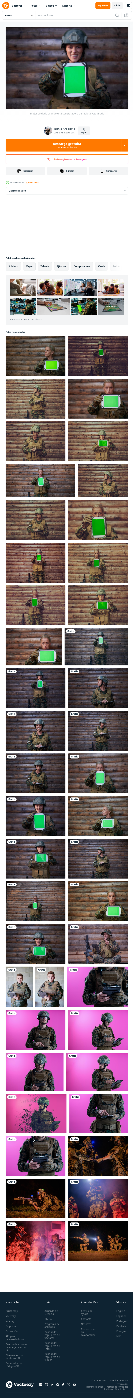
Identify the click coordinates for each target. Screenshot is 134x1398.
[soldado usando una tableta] (19, 985)
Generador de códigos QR (14, 1363)
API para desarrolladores (15, 1336)
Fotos (34, 5)
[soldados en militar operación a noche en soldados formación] (35, 1239)
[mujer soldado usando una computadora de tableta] (98, 397)
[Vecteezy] (5, 5)
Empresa (11, 1324)
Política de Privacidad (115, 1387)
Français (119, 1329)
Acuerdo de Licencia (50, 1311)
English (118, 1309)
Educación (12, 1329)
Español (118, 1314)
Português (120, 1319)
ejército (61, 264)
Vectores (17, 5)
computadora (82, 264)
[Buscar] (117, 15)
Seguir (84, 132)
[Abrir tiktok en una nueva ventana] (63, 1384)
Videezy (10, 1319)
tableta (44, 264)
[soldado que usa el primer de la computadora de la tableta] (97, 985)
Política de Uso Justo (112, 1389)
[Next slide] (120, 264)
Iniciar (117, 5)
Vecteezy (11, 1314)
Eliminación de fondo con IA (14, 1355)
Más (116, 1334)
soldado (13, 264)
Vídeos (50, 5)
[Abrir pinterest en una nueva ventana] (57, 1384)
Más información (17, 189)
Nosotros (84, 1322)
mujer (29, 264)
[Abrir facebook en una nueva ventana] (40, 1384)
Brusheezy (12, 1309)
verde (101, 264)
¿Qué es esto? (32, 182)
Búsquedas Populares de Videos (51, 1355)
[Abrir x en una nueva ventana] (68, 1384)
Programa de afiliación (51, 1324)
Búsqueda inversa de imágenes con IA (16, 1345)
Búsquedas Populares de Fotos (51, 1344)
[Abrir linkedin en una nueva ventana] (52, 1384)
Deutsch (118, 1324)
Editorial (67, 5)
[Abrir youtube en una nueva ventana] (74, 1384)
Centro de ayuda (85, 1311)
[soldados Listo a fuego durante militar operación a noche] (98, 1154)
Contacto (84, 1317)
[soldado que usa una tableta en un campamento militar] (98, 942)
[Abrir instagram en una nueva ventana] (46, 1384)
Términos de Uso (117, 1385)
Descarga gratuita (67, 145)
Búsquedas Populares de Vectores (51, 1333)
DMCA (47, 1317)
